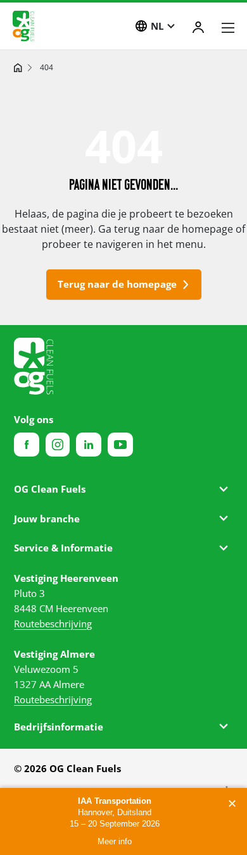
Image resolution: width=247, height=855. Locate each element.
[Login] (198, 27)
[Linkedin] (88, 445)
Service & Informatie (63, 547)
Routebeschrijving (53, 623)
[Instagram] (58, 445)
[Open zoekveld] (112, 27)
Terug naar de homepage (117, 284)
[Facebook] (26, 445)
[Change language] (141, 26)
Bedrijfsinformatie (58, 726)
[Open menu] (228, 28)
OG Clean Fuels (50, 489)
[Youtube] (120, 445)
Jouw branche (47, 518)
